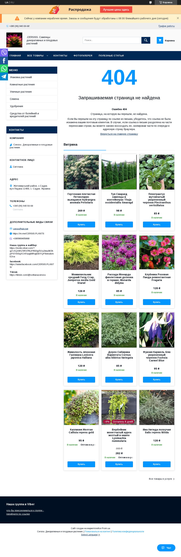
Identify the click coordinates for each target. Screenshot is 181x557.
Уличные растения (21, 91)
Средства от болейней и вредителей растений (24, 115)
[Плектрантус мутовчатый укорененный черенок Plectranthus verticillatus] (156, 171)
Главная (15, 55)
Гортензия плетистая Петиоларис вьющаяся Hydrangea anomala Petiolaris (81, 198)
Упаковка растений (21, 77)
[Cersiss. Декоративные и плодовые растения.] (14, 46)
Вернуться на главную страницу (119, 134)
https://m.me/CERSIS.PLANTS (28, 233)
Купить (81, 224)
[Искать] (145, 40)
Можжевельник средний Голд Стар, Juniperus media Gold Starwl (81, 278)
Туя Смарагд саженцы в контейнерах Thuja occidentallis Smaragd (119, 198)
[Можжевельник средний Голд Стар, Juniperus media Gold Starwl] (81, 252)
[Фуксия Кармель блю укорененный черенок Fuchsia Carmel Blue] (156, 329)
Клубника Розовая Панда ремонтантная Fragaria (157, 277)
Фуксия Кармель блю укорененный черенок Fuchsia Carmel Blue (157, 356)
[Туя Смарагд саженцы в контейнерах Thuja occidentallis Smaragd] (118, 171)
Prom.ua (106, 528)
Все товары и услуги (160, 478)
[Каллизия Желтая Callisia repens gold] (81, 407)
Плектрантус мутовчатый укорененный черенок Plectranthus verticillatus (157, 200)
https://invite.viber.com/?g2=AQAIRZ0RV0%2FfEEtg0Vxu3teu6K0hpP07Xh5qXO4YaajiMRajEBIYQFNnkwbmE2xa (32, 252)
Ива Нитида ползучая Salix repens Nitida (157, 431)
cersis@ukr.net (20, 228)
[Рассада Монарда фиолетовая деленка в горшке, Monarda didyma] (118, 252)
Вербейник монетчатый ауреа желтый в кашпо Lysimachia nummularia (119, 435)
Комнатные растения (22, 84)
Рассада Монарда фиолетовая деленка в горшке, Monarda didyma (119, 278)
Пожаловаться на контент (97, 531)
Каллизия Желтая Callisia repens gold (81, 431)
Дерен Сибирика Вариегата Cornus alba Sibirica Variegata (119, 355)
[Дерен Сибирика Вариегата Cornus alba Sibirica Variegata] (118, 329)
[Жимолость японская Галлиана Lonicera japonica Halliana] (81, 329)
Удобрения (16, 106)
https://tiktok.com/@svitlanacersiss (28, 275)
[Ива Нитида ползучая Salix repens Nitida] (156, 407)
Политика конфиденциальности (128, 531)
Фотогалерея (83, 55)
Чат (169, 547)
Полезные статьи (111, 55)
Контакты (60, 55)
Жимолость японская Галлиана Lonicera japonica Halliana (81, 355)
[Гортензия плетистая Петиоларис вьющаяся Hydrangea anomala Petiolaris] (81, 171)
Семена (14, 99)
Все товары (35, 55)
